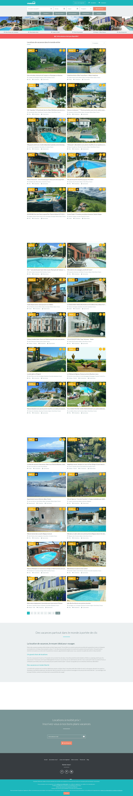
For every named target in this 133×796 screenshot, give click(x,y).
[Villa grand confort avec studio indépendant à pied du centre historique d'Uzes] (46, 130)
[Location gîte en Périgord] (46, 359)
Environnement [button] (73, 13)
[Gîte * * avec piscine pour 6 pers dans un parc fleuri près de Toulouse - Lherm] (46, 255)
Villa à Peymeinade (55, 32)
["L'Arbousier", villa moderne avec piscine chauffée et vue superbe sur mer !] (86, 130)
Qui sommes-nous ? (53, 759)
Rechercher (100, 8)
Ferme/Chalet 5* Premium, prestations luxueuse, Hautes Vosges (84, 214)
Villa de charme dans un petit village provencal (39, 534)
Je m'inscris (67, 743)
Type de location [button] (59, 13)
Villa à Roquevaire (100, 32)
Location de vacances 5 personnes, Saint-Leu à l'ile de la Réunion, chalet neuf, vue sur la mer (51, 464)
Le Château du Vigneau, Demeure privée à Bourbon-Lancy (82, 374)
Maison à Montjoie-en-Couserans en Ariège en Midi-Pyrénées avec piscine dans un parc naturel (52, 568)
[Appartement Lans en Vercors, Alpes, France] (46, 484)
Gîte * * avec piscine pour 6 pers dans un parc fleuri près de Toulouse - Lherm (47, 270)
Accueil (45, 759)
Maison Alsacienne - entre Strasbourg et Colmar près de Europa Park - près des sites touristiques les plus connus (57, 179)
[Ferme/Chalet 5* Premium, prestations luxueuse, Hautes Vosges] (86, 199)
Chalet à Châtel (33, 32)
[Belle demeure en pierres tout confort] (86, 553)
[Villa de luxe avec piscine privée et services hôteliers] (11, 24)
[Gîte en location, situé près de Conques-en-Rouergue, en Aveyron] (46, 60)
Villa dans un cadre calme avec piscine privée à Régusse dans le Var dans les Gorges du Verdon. (92, 534)
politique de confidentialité (62, 784)
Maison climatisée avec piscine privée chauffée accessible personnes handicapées (49, 409)
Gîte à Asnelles (122, 32)
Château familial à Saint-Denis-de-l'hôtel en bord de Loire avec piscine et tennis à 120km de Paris (53, 339)
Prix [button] (33, 13)
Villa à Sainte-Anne (11, 32)
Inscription (93, 2)
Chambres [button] (46, 13)
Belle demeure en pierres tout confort (77, 568)
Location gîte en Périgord (34, 374)
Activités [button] (99, 13)
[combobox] (86, 8)
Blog (88, 759)
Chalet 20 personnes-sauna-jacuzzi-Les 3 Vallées (40, 304)
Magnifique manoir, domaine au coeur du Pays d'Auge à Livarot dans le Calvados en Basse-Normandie (94, 464)
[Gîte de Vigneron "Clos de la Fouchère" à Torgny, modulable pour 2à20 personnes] (86, 484)
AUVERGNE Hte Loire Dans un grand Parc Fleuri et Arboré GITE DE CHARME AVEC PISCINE (52, 214)
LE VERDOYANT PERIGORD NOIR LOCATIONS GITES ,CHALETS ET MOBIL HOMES (90, 304)
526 (49, 613)
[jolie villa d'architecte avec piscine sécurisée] (86, 588)
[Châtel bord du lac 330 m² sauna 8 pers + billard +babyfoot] (33, 24)
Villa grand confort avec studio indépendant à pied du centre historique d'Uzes (48, 145)
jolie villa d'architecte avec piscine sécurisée (79, 603)
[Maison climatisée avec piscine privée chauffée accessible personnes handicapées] (46, 394)
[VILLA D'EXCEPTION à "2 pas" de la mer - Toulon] (86, 324)
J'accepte (66, 793)
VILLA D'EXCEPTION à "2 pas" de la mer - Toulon (80, 339)
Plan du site (82, 759)
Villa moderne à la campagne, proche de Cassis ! (79, 270)
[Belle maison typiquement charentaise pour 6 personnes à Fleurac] (77, 24)
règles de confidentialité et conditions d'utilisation (111, 790)
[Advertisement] (123, 62)
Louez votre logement (79, 2)
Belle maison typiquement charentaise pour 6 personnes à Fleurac (44, 603)
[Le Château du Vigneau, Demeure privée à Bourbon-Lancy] (86, 359)
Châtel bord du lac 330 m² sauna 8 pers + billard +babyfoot (82, 75)
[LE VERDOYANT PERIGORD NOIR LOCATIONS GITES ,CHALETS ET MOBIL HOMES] (86, 290)
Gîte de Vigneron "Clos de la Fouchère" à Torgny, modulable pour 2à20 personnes (88, 499)
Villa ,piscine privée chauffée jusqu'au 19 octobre (80, 179)
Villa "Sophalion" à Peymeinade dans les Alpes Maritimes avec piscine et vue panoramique (51, 110)
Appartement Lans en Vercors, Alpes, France (39, 499)
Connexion (103, 2)
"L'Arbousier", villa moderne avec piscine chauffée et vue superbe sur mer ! (87, 145)
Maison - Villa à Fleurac (78, 32)
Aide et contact (74, 759)
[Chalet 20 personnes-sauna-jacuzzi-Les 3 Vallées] (46, 290)
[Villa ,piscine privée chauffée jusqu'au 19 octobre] (86, 165)
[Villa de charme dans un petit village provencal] (46, 519)
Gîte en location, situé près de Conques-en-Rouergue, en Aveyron (44, 75)
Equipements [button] (86, 13)
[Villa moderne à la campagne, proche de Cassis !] (100, 24)
